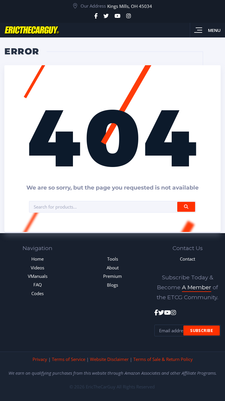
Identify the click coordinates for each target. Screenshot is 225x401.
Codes (37, 293)
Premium (112, 276)
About (113, 268)
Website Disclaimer (109, 359)
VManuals (37, 276)
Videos (37, 268)
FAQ (37, 285)
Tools (112, 259)
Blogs (112, 285)
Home (37, 259)
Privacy (40, 359)
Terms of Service (68, 359)
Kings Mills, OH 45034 (129, 6)
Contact (187, 259)
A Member (196, 287)
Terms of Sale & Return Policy (163, 359)
